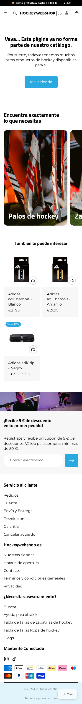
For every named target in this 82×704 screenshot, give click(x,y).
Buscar (10, 606)
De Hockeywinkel (46, 689)
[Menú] (5, 13)
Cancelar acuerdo (19, 534)
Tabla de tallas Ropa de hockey (32, 630)
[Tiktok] (14, 659)
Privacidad (13, 586)
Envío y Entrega (18, 511)
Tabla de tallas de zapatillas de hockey (38, 622)
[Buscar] (15, 13)
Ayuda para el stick (21, 614)
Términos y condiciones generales (34, 578)
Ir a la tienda (41, 82)
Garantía (11, 526)
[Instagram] (6, 659)
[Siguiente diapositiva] (73, 178)
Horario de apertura (21, 562)
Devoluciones (16, 518)
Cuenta (10, 503)
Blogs (9, 638)
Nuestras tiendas (19, 555)
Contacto (12, 570)
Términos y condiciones (41, 698)
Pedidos (11, 495)
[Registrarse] (71, 460)
